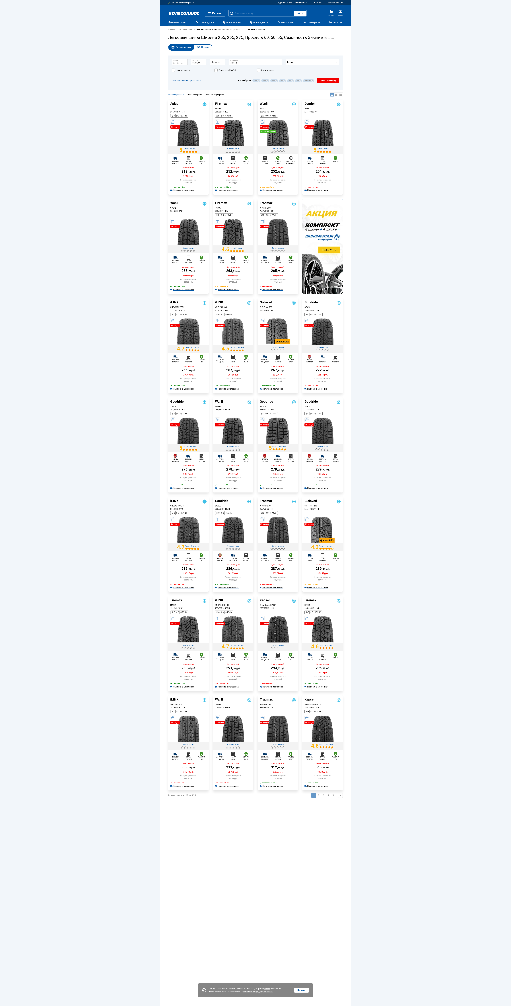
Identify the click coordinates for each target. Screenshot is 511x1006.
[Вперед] (340, 795)
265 (264, 81)
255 (255, 81)
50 (282, 81)
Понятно (301, 990)
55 (290, 81)
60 (298, 81)
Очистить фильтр (328, 81)
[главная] (184, 13)
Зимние (308, 81)
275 (273, 81)
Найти (300, 13)
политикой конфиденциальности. (258, 992)
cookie (267, 988)
